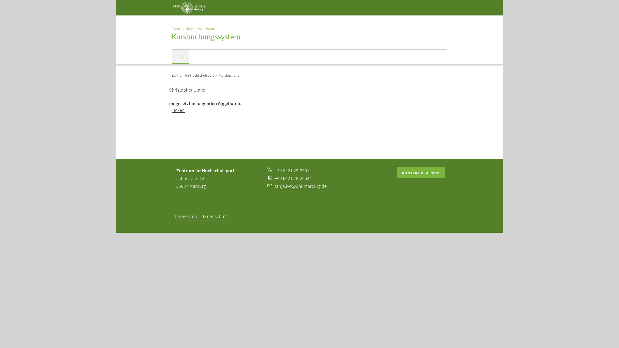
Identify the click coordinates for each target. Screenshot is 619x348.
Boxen (178, 110)
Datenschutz (215, 216)
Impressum (186, 216)
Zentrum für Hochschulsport (193, 75)
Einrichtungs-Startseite (180, 57)
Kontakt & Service (421, 172)
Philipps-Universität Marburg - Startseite (201, 12)
